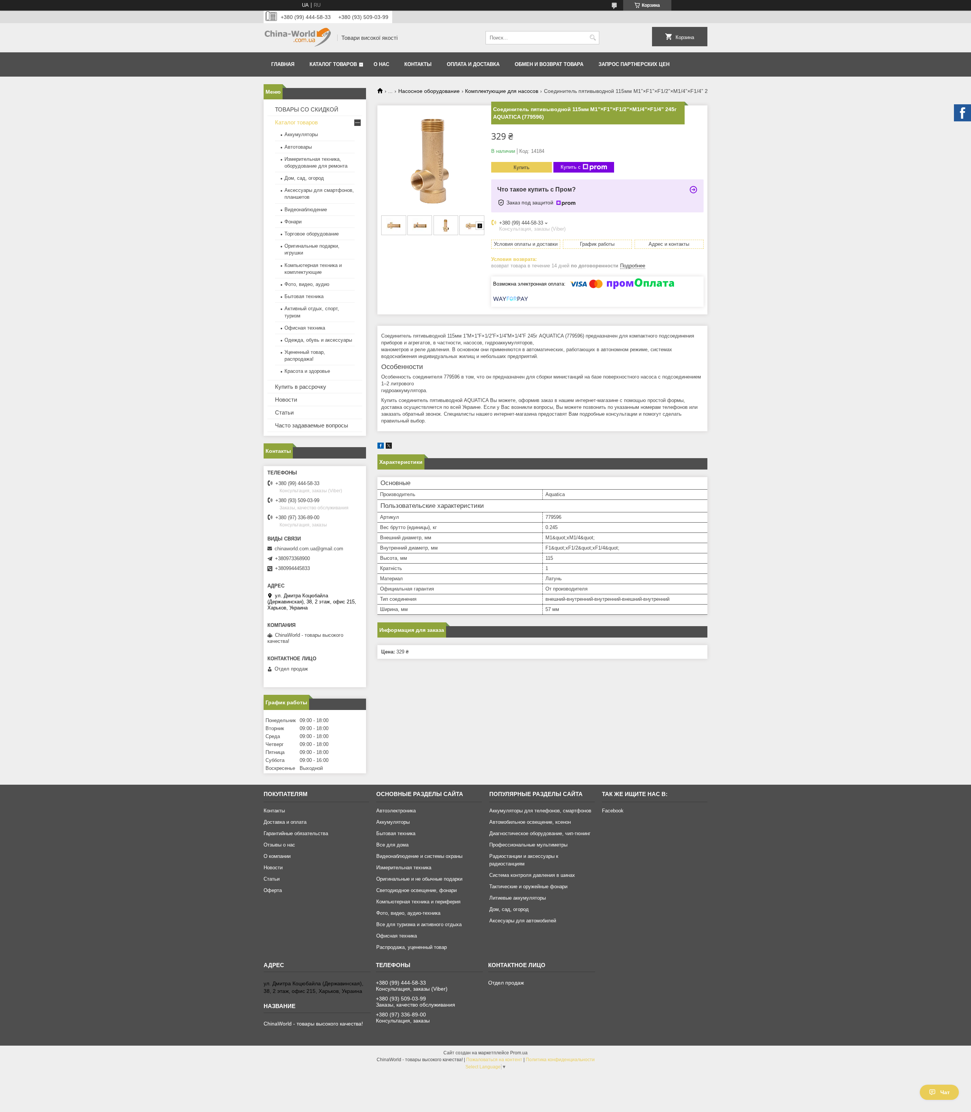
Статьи (284, 412)
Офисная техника (304, 328)
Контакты (418, 64)
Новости (286, 399)
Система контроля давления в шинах (532, 875)
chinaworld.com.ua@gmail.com (309, 548)
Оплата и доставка (473, 64)
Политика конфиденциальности (560, 1059)
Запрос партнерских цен (634, 64)
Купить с (571, 167)
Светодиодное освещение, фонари (416, 890)
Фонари (293, 222)
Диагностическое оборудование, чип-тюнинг (540, 833)
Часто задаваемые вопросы (311, 425)
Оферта (273, 890)
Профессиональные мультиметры (528, 845)
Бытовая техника (304, 296)
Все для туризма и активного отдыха (419, 924)
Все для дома (392, 845)
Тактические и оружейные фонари (528, 886)
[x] (389, 447)
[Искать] (592, 37)
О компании (277, 856)
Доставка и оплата (285, 822)
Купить (521, 167)
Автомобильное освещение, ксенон (530, 822)
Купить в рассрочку (300, 386)
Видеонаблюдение (305, 209)
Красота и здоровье (307, 371)
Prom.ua (519, 1052)
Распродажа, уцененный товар (411, 947)
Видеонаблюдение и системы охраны (419, 856)
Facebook (613, 811)
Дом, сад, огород (304, 178)
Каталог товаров (333, 64)
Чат (945, 1092)
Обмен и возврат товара (549, 64)
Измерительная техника (403, 867)
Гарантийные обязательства (296, 833)
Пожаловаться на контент (494, 1059)
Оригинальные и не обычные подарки (419, 879)
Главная (282, 64)
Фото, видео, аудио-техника (408, 913)
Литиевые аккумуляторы (517, 898)
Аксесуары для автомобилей (522, 921)
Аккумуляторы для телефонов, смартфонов (540, 811)
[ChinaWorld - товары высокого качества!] (298, 38)
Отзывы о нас (279, 845)
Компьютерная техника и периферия (418, 902)
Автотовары (298, 147)
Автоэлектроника (396, 811)
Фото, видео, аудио (306, 284)
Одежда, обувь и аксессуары (318, 340)
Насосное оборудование (429, 91)
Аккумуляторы (301, 134)
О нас (381, 64)
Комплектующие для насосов (501, 91)
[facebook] (380, 447)
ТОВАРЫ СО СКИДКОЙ (306, 109)
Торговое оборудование (311, 234)
